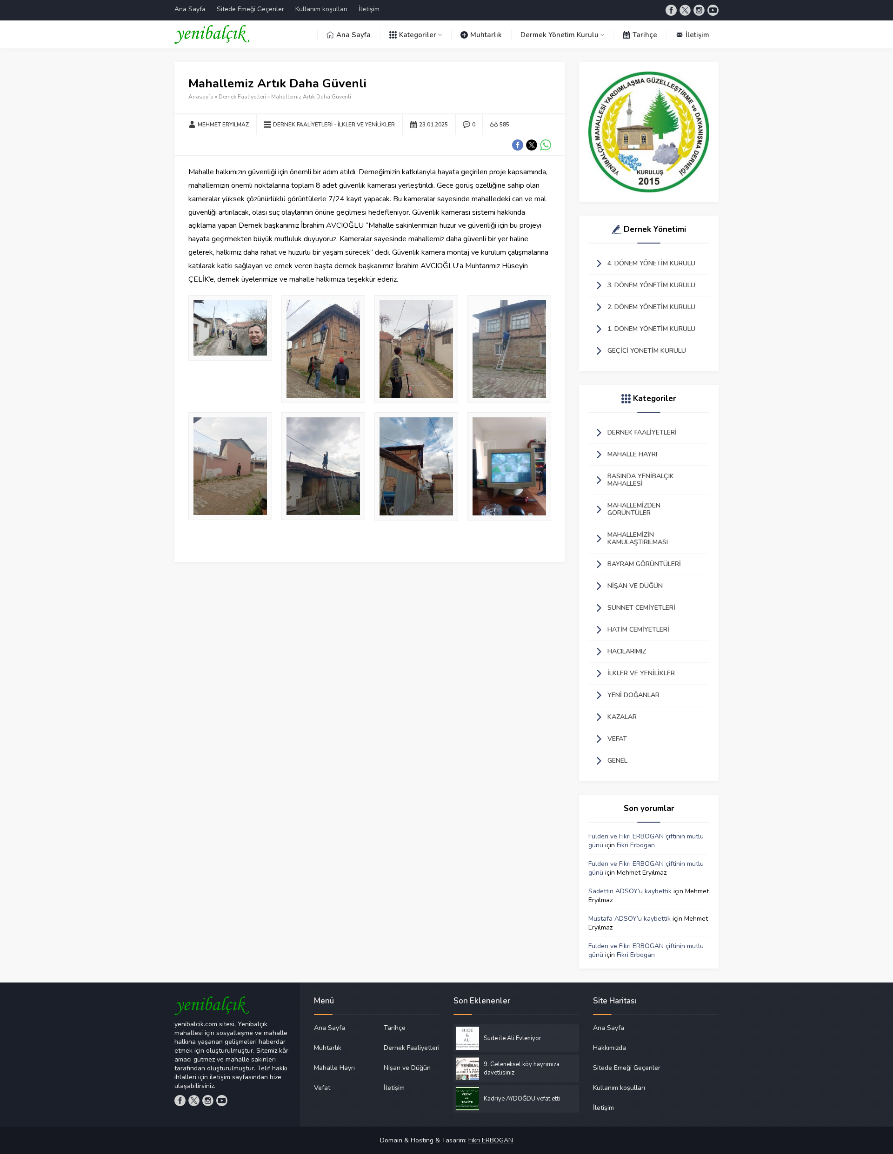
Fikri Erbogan (636, 845)
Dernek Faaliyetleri (242, 96)
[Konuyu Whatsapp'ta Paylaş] (545, 145)
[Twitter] (685, 10)
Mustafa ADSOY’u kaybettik (629, 918)
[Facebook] (671, 10)
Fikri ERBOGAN (490, 1140)
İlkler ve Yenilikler (366, 124)
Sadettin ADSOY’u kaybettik (630, 891)
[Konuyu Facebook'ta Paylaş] (517, 145)
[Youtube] (713, 10)
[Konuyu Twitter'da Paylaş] (531, 145)
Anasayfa (200, 96)
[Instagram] (699, 10)
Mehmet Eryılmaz (223, 124)
